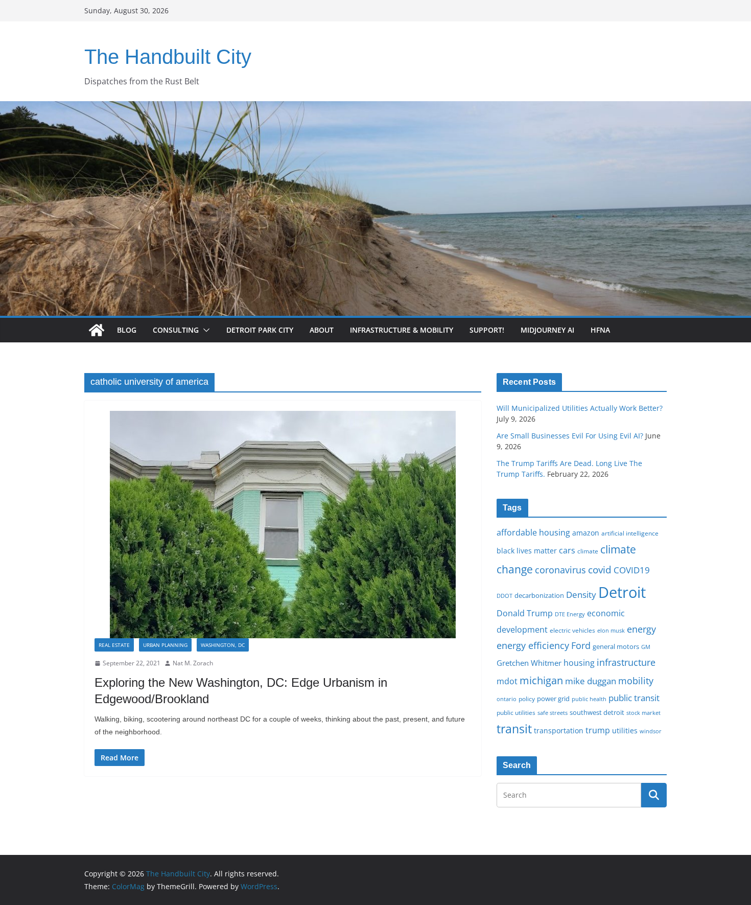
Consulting (176, 330)
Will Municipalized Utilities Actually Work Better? (580, 408)
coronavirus (560, 570)
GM (645, 647)
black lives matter (527, 550)
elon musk (611, 630)
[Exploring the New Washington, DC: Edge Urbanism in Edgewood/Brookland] (283, 524)
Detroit (622, 592)
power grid (553, 698)
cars (567, 550)
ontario (507, 699)
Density (581, 594)
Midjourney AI (547, 330)
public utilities (516, 712)
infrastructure (626, 662)
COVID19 (632, 570)
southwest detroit (597, 712)
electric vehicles (572, 630)
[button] (204, 330)
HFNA (600, 330)
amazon (585, 533)
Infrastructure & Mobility (401, 330)
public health (589, 699)
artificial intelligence (630, 533)
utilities (625, 730)
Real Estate (114, 644)
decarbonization (539, 595)
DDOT (504, 595)
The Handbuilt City (167, 56)
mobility (635, 681)
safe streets (552, 712)
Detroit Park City (259, 330)
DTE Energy (570, 614)
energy (641, 629)
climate (587, 551)
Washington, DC (223, 644)
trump (597, 730)
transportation (558, 730)
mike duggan (590, 681)
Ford (581, 645)
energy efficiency (533, 645)
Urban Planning (165, 644)
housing (579, 662)
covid (600, 569)
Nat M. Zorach (193, 663)
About (322, 330)
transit (514, 729)
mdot (507, 681)
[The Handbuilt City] (375, 108)
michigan (541, 680)
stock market (643, 712)
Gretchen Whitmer (529, 663)
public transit (634, 698)
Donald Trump (525, 613)
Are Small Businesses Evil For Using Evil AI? (570, 435)
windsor (651, 731)
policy (527, 698)
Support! (487, 330)
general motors (616, 646)
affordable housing (533, 532)
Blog (126, 330)
